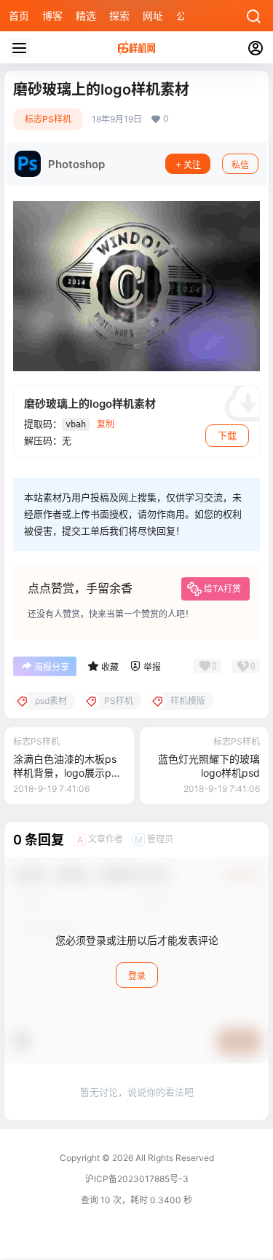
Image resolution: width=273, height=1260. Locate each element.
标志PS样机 (48, 119)
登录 (137, 975)
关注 (192, 164)
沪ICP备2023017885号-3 (137, 1178)
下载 (227, 435)
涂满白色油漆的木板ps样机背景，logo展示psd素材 (68, 773)
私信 (240, 164)
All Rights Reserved (173, 1157)
